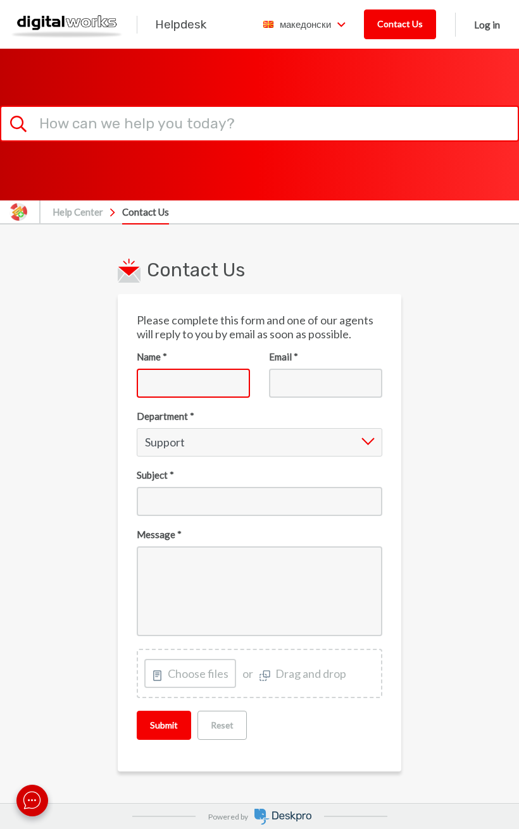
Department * (165, 416)
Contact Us (400, 23)
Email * (283, 356)
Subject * (155, 475)
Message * (159, 534)
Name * (152, 356)
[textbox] (259, 591)
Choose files (198, 673)
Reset (222, 725)
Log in (487, 24)
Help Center (78, 212)
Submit (164, 725)
